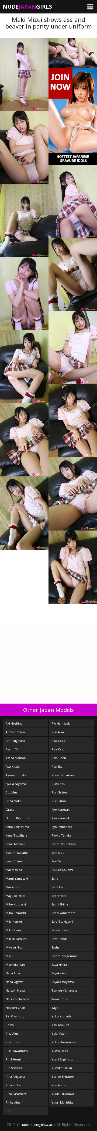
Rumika (56, 766)
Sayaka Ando (60, 973)
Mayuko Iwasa (16, 896)
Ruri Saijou (59, 792)
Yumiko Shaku (61, 1068)
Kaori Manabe (16, 844)
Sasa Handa (59, 939)
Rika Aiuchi (13, 1033)
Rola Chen (58, 758)
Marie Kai (12, 887)
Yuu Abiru (58, 1085)
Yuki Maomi (59, 1033)
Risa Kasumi (59, 749)
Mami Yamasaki (17, 878)
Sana (54, 878)
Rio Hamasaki (61, 723)
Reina (10, 1025)
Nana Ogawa (14, 982)
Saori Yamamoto (63, 913)
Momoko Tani (16, 965)
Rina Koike (13, 1085)
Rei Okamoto (15, 1016)
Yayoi (55, 1008)
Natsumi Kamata (17, 999)
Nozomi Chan (15, 1008)
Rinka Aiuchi (14, 1102)
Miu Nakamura (16, 939)
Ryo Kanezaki (61, 818)
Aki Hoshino (14, 723)
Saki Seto (57, 861)
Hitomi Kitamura (17, 818)
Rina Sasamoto (16, 1094)
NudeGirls (27, 6)
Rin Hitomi (13, 1059)
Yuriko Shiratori (62, 1076)
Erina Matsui (14, 801)
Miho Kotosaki (16, 904)
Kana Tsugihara (16, 835)
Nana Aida (13, 973)
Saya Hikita (59, 965)
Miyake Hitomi (16, 947)
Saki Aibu (57, 853)
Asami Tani (13, 749)
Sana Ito (57, 887)
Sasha (55, 947)
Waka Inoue (59, 999)
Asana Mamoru (16, 758)
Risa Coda (58, 741)
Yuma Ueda (59, 1051)
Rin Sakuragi (14, 1068)
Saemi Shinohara (63, 844)
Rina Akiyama (15, 1076)
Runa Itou (58, 784)
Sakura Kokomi (62, 870)
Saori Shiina (59, 904)
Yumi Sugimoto (62, 1059)
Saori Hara (58, 896)
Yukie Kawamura (63, 1042)
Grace (10, 809)
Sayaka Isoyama (62, 982)
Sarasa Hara (59, 930)
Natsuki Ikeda (15, 990)
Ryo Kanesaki (60, 809)
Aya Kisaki (13, 766)
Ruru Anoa (59, 801)
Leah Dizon (14, 861)
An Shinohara (15, 732)
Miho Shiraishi (16, 913)
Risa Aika (57, 732)
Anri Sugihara (15, 741)
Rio (8, 1111)
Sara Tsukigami (62, 921)
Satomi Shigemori (64, 956)
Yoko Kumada (61, 1016)
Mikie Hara (13, 930)
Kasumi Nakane (17, 853)
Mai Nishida (14, 870)
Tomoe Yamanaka (64, 990)
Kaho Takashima (17, 827)
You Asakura (60, 1025)
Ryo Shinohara (61, 827)
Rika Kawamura (17, 1051)
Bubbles (11, 792)
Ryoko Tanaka (61, 835)
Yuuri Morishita (62, 1102)
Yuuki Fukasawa (62, 1094)
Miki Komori (14, 921)
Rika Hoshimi (15, 1042)
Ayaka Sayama (16, 784)
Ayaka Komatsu (16, 775)
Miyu (9, 956)
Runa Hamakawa (63, 775)
